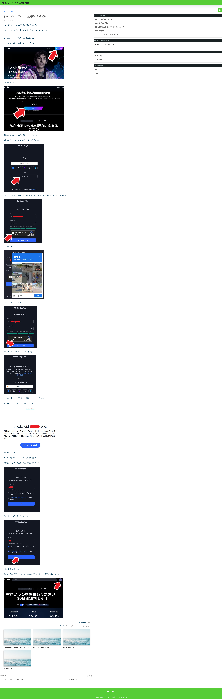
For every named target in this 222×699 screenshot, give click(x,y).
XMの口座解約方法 (101, 23)
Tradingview (71, 626)
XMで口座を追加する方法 (103, 19)
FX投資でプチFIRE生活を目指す (15, 3)
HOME (112, 692)
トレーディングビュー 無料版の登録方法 (108, 35)
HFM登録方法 (99, 31)
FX (89, 623)
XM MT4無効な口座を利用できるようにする (109, 27)
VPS (96, 73)
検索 (220, 10)
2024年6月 (98, 56)
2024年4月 (98, 60)
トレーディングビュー (83, 626)
